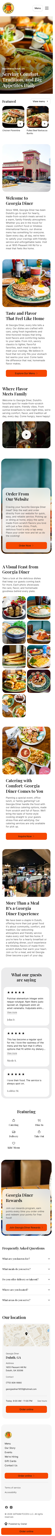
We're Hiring (11, 1456)
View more (12, 1012)
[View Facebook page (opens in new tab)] (6, 1507)
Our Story (10, 1447)
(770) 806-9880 (14, 1383)
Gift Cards (10, 1461)
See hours (42, 1401)
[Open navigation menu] (47, 8)
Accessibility (11, 1492)
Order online (26, 1409)
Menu (38, 8)
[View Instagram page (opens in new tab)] (11, 1507)
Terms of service (13, 1487)
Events (8, 1452)
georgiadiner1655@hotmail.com (21, 1390)
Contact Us (11, 1465)
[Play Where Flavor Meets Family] (26, 434)
